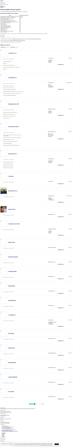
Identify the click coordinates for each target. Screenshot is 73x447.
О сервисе (3, 432)
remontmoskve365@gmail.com (8, 428)
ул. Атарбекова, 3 (12, 314)
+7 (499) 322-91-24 (60, 64)
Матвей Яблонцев (12, 300)
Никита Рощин (11, 347)
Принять (56, 444)
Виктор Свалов (11, 242)
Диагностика (4, 433)
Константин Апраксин (13, 256)
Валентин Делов (11, 209)
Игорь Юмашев (11, 285)
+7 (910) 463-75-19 (7, 427)
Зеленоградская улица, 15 (13, 126)
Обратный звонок (2, 6)
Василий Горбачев (12, 362)
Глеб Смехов (11, 176)
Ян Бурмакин (11, 333)
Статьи (3, 435)
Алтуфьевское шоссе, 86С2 (14, 223)
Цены (3, 434)
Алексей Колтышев (12, 271)
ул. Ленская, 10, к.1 (12, 53)
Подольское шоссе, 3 (12, 153)
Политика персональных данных (7, 430)
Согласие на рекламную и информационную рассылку (10, 431)
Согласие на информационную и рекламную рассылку (17, 40)
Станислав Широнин (12, 376)
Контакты (1, 7)
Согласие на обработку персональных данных (8, 429)
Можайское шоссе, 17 (12, 190)
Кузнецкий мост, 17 (12, 77)
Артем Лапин (11, 391)
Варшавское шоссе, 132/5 (13, 103)
